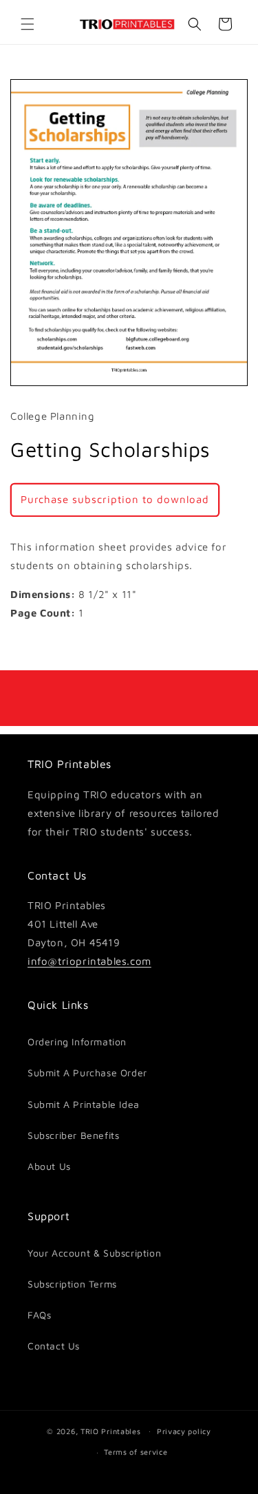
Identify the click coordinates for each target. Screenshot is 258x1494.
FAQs (39, 1315)
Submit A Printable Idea (84, 1104)
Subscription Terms (72, 1284)
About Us (49, 1166)
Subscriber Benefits (73, 1135)
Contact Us (54, 1346)
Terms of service (135, 1451)
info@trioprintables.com (89, 961)
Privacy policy (184, 1431)
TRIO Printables (110, 1430)
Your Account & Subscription (94, 1253)
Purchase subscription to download (115, 499)
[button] (27, 24)
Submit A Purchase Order (87, 1072)
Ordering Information (77, 1041)
